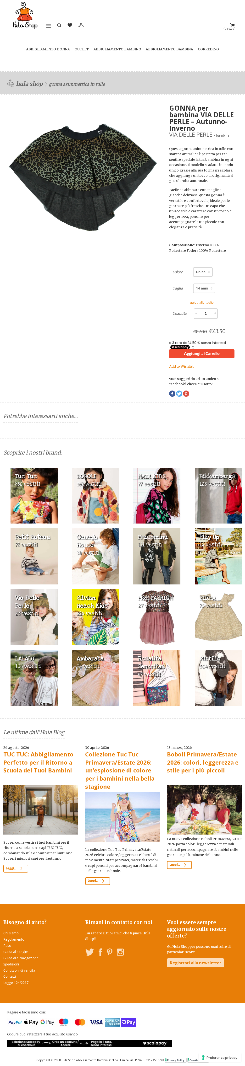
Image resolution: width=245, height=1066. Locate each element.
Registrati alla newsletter (195, 962)
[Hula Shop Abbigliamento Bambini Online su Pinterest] (109, 953)
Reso (7, 945)
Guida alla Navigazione (21, 958)
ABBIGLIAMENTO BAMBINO (117, 49)
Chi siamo (11, 933)
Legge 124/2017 (15, 982)
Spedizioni (11, 964)
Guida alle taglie (15, 951)
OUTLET (82, 49)
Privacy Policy (175, 1060)
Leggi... (11, 868)
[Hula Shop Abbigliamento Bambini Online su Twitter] (89, 953)
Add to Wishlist (181, 366)
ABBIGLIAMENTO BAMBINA (169, 49)
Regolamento (13, 939)
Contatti (9, 976)
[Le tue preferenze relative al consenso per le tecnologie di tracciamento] (220, 1057)
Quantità (180, 313)
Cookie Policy (198, 1060)
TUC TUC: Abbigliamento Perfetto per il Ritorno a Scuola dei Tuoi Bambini (38, 762)
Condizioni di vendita (19, 970)
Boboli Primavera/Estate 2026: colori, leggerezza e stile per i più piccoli (203, 762)
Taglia (178, 288)
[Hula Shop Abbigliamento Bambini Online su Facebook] (100, 953)
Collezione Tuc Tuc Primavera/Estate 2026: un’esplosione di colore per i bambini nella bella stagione (120, 770)
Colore (178, 272)
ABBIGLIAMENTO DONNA (48, 49)
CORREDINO (208, 49)
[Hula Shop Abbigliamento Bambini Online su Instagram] (120, 953)
